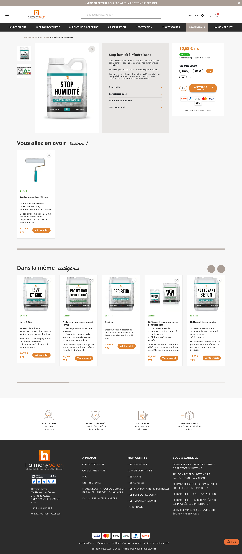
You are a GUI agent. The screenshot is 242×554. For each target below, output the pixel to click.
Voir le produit (41, 230)
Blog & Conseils (185, 457)
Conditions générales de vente (126, 543)
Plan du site (103, 543)
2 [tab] (95, 382)
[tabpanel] (33, 195)
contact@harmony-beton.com (46, 513)
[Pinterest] (57, 523)
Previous (211, 269)
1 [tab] (121, 249)
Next (221, 269)
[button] (18, 27)
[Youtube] (49, 523)
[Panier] (216, 16)
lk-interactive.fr (148, 548)
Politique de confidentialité (156, 543)
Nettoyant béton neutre (75, 322)
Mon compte (137, 457)
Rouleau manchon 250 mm (34, 197)
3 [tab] (147, 382)
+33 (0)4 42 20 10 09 (41, 508)
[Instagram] (40, 523)
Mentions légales (87, 543)
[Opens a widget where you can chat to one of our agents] (231, 542)
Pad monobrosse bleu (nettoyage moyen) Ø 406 (161, 323)
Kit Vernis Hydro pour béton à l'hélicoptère (35, 323)
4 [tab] (199, 382)
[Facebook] (31, 523)
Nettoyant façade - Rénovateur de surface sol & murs (120, 325)
